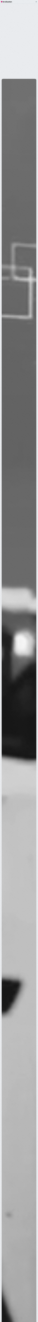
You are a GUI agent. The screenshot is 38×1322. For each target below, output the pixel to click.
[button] (36, 2)
